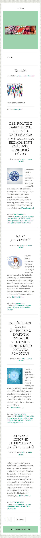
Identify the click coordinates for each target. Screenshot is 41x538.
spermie (13, 223)
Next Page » (20, 519)
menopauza (21, 420)
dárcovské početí (19, 305)
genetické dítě (11, 420)
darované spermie (16, 506)
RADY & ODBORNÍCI (19, 303)
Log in (28, 529)
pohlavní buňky (11, 508)
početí (25, 221)
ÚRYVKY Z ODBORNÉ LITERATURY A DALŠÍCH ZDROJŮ (20, 441)
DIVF (19, 218)
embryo (30, 418)
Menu (22, 8)
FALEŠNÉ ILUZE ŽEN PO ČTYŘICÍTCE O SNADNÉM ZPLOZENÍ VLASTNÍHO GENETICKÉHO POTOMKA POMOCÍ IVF (20, 338)
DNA (23, 506)
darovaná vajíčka (29, 416)
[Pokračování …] (27, 208)
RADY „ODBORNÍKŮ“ (20, 238)
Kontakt (20, 70)
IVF (22, 221)
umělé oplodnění (21, 223)
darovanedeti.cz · (21, 529)
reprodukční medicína (23, 307)
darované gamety (12, 418)
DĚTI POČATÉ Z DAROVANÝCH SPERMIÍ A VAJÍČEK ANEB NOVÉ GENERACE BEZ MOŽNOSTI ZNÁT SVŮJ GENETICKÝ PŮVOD (20, 138)
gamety (23, 218)
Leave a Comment (29, 76)
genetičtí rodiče (16, 221)
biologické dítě (19, 416)
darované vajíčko (23, 418)
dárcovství (14, 218)
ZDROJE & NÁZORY (19, 502)
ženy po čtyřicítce (17, 422)
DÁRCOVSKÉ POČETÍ (20, 214)
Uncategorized (18, 109)
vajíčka (29, 223)
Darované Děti (20, 30)
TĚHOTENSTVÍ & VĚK (20, 414)
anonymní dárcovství (21, 216)
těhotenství (10, 309)
